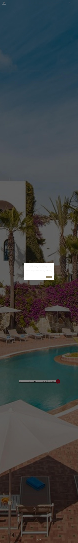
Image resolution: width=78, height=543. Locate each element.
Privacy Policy (27, 268)
